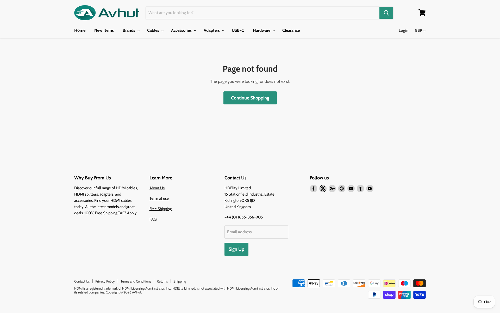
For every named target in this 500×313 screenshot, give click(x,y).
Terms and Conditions (136, 281)
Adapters (212, 30)
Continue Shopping (250, 98)
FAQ (153, 219)
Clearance (291, 30)
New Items (104, 30)
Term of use (159, 198)
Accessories (182, 30)
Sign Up (236, 249)
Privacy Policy (105, 281)
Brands (129, 30)
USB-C (238, 30)
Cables (153, 30)
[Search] (386, 13)
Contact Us (82, 281)
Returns (162, 281)
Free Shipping (160, 208)
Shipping (179, 281)
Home (79, 30)
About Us (157, 188)
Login (403, 30)
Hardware (262, 30)
